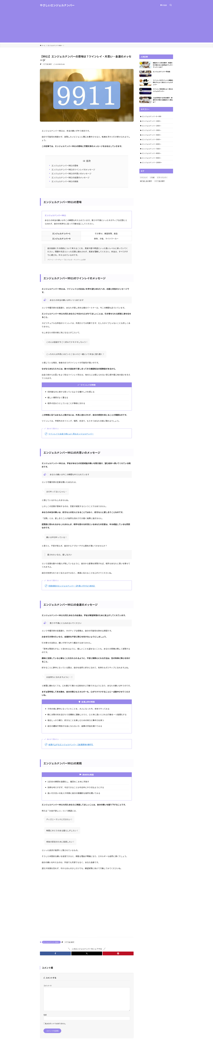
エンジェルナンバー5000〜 (151, 139)
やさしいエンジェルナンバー (57, 5)
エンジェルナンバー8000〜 (151, 153)
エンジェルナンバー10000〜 (152, 162)
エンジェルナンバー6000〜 (151, 144)
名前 (45, 1015)
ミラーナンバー (162, 177)
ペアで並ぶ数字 (47, 64)
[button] (55, 953)
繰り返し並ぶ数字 (146, 181)
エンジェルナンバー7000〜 (151, 149)
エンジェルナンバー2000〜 (151, 126)
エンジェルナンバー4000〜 (151, 135)
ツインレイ (143, 177)
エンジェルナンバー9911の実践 (64, 181)
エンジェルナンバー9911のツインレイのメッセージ (73, 169)
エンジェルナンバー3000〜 (151, 130)
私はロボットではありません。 (56, 1023)
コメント (47, 985)
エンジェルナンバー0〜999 (151, 116)
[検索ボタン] (170, 5)
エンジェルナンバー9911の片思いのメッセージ (71, 173)
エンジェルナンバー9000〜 (51, 942)
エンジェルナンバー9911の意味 (64, 165)
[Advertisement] (106, 27)
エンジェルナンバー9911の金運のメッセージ (70, 177)
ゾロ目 (152, 177)
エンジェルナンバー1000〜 (151, 121)
